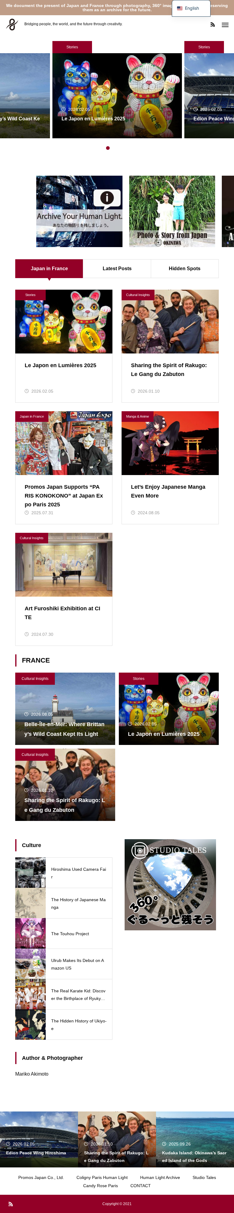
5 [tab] (126, 148)
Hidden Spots (184, 268)
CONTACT (140, 1185)
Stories (72, 47)
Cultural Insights (138, 295)
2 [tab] (108, 148)
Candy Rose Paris (100, 1185)
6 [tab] (132, 148)
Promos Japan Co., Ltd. (41, 1177)
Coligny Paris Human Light (102, 1177)
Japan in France (32, 416)
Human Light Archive (160, 1177)
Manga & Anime (137, 416)
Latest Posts (117, 268)
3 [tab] (114, 148)
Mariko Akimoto (31, 1074)
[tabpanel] (117, 89)
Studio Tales (204, 1177)
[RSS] (213, 24)
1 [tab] (102, 148)
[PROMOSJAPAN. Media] (12, 24)
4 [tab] (120, 148)
